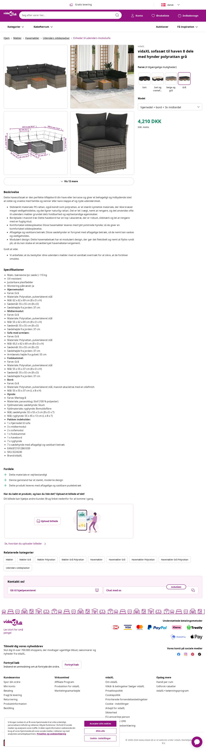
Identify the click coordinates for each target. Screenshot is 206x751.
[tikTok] (199, 654)
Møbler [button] (9, 559)
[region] (62, 732)
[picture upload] (87, 521)
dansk (170, 4)
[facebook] (178, 654)
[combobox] (70, 15)
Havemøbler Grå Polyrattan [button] (174, 559)
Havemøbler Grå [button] (117, 559)
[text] (149, 122)
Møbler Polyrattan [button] (46, 559)
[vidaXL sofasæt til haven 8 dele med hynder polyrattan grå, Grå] (35, 76)
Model (141, 98)
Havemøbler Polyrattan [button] (143, 559)
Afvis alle (100, 731)
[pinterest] (192, 654)
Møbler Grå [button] (25, 559)
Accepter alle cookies (100, 723)
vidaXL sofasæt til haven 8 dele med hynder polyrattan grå (165, 54)
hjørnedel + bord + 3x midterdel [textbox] (161, 107)
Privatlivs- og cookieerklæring (51, 733)
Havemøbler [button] (96, 559)
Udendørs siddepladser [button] (18, 567)
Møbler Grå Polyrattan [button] (73, 559)
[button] (144, 82)
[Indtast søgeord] (117, 15)
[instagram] (185, 654)
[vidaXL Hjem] (10, 13)
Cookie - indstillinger (117, 703)
